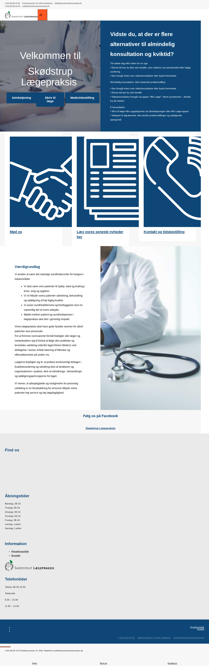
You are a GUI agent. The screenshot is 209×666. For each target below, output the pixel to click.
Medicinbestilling (82, 97)
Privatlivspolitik (20, 551)
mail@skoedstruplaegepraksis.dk (68, 3)
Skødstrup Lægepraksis (100, 428)
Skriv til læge (50, 99)
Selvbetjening (21, 97)
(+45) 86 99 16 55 (13, 3)
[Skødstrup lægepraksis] (21, 19)
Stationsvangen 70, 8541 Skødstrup (37, 3)
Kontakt (15, 555)
